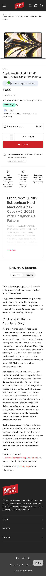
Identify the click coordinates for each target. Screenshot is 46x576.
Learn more (7, 116)
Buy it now (23, 144)
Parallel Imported (26, 571)
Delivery (16, 275)
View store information (17, 161)
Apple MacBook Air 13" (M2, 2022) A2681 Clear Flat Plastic (22, 18)
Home (7, 14)
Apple (5, 69)
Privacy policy (15, 565)
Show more (11, 250)
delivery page (24, 466)
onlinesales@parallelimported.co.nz (21, 457)
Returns (29, 275)
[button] (4, 5)
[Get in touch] (36, 5)
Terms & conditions (29, 565)
